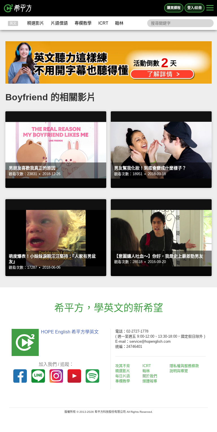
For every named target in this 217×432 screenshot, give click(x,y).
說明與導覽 (179, 371)
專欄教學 (83, 23)
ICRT (103, 23)
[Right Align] (210, 8)
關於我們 (149, 376)
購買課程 (174, 8)
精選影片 (35, 23)
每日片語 (122, 376)
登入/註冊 (194, 8)
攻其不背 (122, 366)
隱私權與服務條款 (184, 366)
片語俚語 (59, 23)
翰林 (119, 23)
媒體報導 (149, 381)
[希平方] (18, 8)
